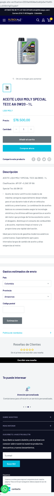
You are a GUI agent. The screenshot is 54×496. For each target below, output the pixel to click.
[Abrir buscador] (37, 20)
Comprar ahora (27, 148)
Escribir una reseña (27, 360)
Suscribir (11, 463)
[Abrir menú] (4, 20)
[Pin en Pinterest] (39, 159)
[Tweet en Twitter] (44, 159)
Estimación (12, 320)
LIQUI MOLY (8, 110)
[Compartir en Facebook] (33, 159)
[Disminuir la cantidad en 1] (16, 129)
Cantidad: (7, 129)
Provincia (7, 290)
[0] (49, 20)
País (5, 277)
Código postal (9, 303)
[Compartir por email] (49, 159)
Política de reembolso (12, 332)
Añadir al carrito (27, 139)
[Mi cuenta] (43, 20)
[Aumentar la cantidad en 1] (31, 129)
